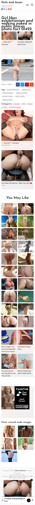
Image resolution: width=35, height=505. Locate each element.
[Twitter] (4, 9)
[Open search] (32, 5)
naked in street (21, 93)
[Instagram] (6, 9)
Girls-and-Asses (20, 470)
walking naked (7, 100)
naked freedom (7, 93)
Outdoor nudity (15, 107)
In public (16, 104)
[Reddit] (11, 9)
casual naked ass (13, 90)
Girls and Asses (11, 2)
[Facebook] (2, 9)
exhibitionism (26, 90)
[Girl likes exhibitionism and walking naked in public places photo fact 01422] (17, 70)
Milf (23, 104)
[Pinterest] (9, 9)
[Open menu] (27, 5)
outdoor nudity (7, 96)
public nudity (20, 96)
